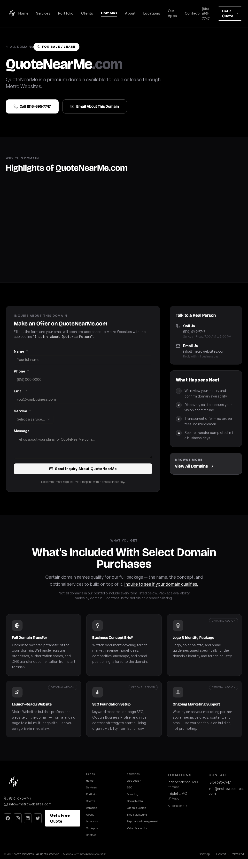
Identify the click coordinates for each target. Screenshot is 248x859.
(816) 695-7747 (206, 13)
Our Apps (172, 13)
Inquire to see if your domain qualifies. (161, 584)
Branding (133, 794)
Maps (175, 787)
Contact (192, 13)
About (130, 13)
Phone (21, 371)
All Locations (176, 806)
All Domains (21, 47)
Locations (151, 13)
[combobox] (34, 419)
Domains (109, 13)
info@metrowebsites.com (204, 351)
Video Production (137, 828)
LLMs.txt (220, 854)
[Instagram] (17, 818)
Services (43, 13)
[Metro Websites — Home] (12, 13)
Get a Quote (227, 13)
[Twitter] (37, 818)
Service (22, 411)
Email (20, 391)
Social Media (135, 801)
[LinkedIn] (27, 818)
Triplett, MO (177, 793)
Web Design (134, 780)
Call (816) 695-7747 (35, 106)
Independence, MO (183, 782)
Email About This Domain (97, 106)
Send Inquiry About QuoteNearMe (86, 469)
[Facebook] (7, 818)
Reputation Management (142, 821)
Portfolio (65, 13)
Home (23, 13)
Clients (87, 13)
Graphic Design (136, 808)
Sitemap (204, 854)
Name (21, 351)
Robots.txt (237, 854)
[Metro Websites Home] (13, 782)
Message (22, 431)
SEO (129, 787)
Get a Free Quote (60, 818)
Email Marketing (137, 814)
